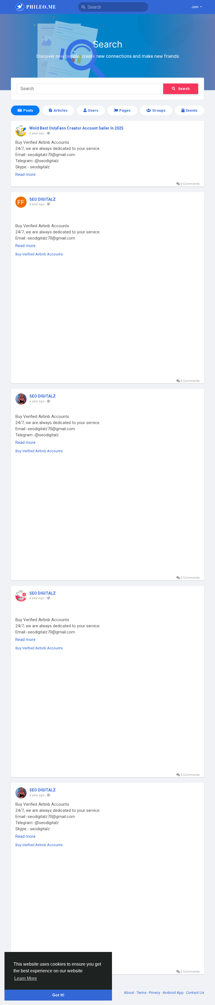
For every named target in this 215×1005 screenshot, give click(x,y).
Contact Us (195, 992)
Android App (173, 992)
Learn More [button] (25, 978)
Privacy (155, 992)
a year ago (37, 133)
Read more (25, 174)
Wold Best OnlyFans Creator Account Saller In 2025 (76, 128)
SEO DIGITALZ (42, 199)
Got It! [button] (58, 995)
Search (184, 89)
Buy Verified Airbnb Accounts (39, 254)
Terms (142, 992)
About (129, 992)
